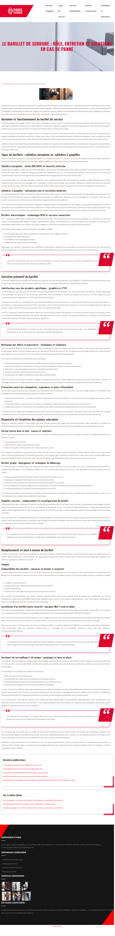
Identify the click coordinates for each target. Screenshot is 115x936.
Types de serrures (61, 11)
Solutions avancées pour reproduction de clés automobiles (25, 776)
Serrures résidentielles (75, 8)
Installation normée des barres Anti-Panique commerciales (25, 772)
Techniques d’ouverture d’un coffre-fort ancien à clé (22, 765)
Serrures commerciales (91, 8)
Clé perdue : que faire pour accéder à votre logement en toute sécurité (29, 804)
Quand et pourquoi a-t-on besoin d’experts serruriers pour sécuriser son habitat (33, 808)
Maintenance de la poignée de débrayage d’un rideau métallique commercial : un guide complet (39, 780)
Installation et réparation (105, 11)
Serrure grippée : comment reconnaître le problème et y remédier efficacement (33, 800)
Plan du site (57, 926)
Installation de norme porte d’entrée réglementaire (22, 769)
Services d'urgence (8, 84)
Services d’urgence (50, 8)
